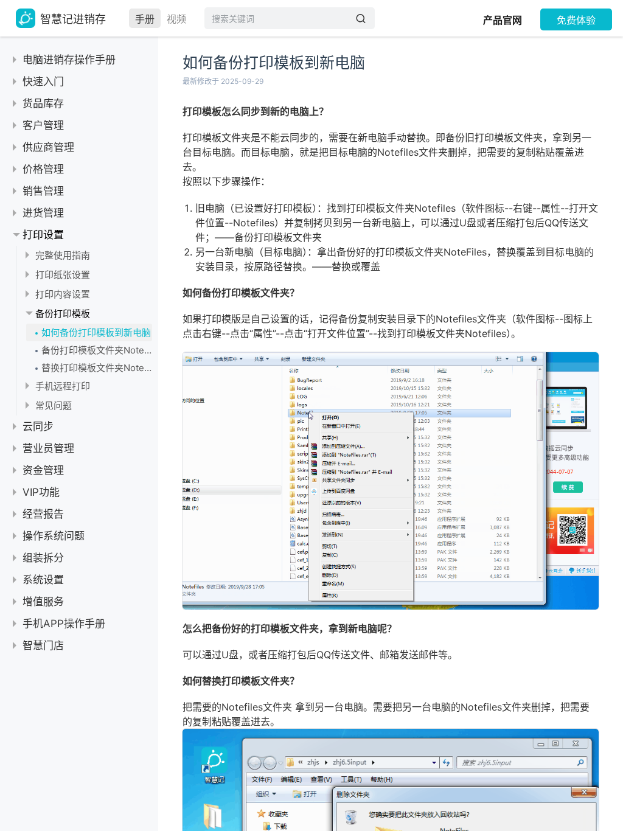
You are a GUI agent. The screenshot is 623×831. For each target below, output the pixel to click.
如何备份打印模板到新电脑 (96, 332)
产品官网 (502, 20)
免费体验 (576, 20)
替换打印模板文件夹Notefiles (96, 368)
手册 (145, 19)
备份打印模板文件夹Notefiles (96, 350)
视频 (176, 19)
